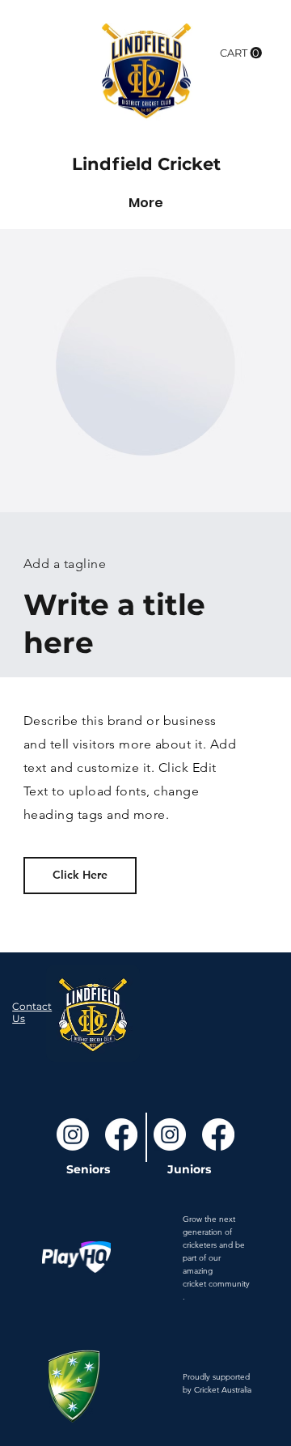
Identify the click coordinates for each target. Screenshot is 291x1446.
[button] (241, 53)
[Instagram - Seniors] (73, 1134)
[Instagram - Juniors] (170, 1134)
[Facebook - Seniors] (121, 1134)
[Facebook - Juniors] (218, 1134)
